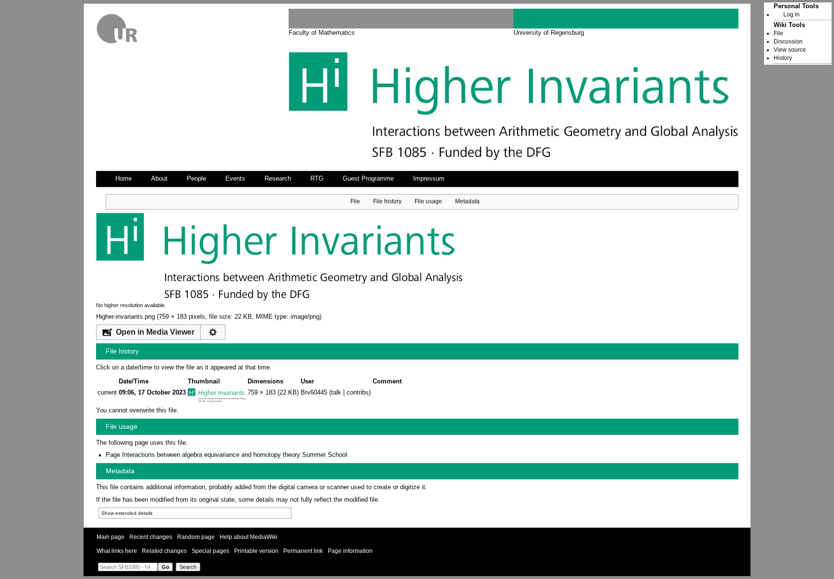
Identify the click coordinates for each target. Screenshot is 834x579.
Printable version (256, 551)
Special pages (210, 551)
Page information (350, 551)
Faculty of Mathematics (322, 32)
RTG (316, 178)
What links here (117, 551)
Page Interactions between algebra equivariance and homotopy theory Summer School (226, 455)
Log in (791, 14)
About (159, 178)
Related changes (164, 551)
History (783, 58)
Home (123, 178)
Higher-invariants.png (125, 316)
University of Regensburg (549, 32)
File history (387, 201)
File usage (428, 201)
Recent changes (150, 537)
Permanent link (303, 551)
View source (790, 49)
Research (277, 178)
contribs (358, 392)
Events (235, 178)
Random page (196, 537)
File (355, 201)
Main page (111, 537)
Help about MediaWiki (249, 537)
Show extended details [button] (127, 513)
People (196, 178)
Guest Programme (368, 178)
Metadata (467, 201)
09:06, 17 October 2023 (152, 392)
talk (336, 392)
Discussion (788, 41)
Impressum (429, 178)
